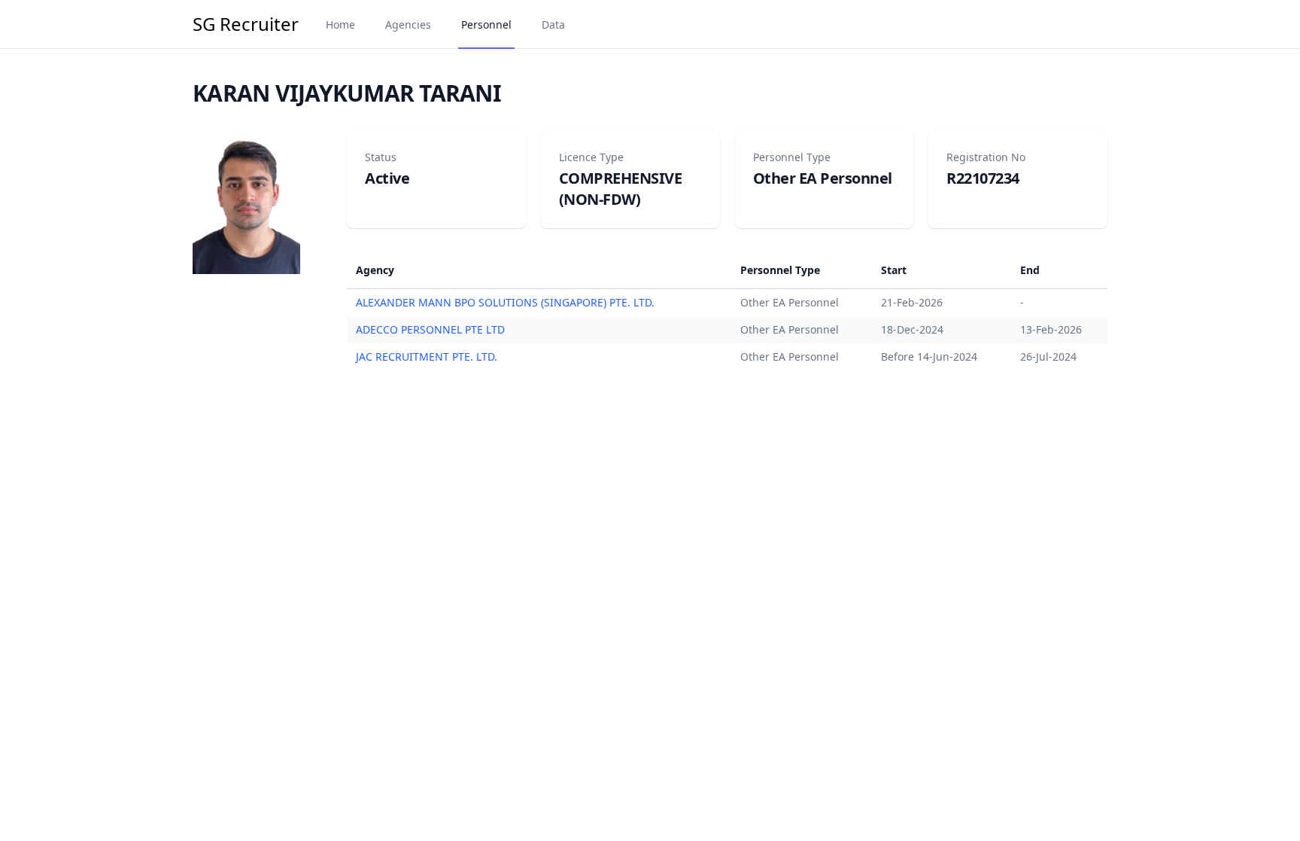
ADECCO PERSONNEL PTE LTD (430, 329)
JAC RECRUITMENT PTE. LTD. (426, 356)
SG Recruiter (246, 24)
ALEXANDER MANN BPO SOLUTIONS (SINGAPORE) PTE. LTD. (505, 302)
